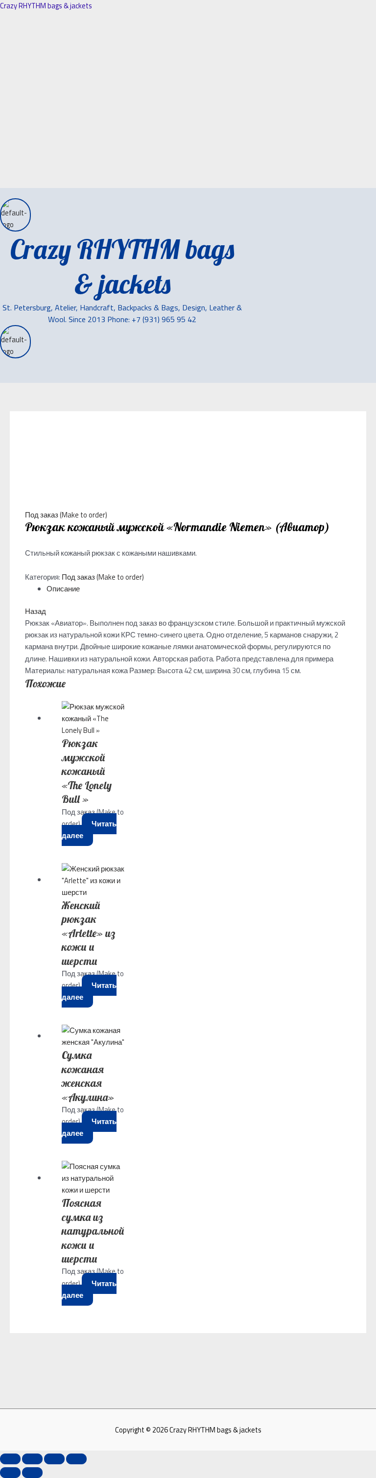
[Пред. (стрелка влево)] (10, 1472)
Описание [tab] (63, 588)
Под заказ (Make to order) (66, 514)
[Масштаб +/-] (10, 1459)
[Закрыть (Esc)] (76, 1459)
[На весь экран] (32, 1459)
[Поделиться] (54, 1459)
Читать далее (89, 829)
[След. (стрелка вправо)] (32, 1472)
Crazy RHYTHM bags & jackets (46, 5)
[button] (20, 377)
